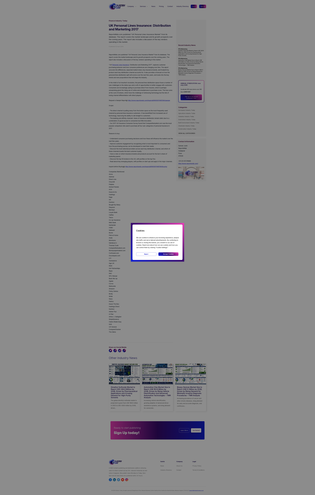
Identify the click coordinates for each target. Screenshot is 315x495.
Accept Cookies (168, 254)
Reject (146, 254)
